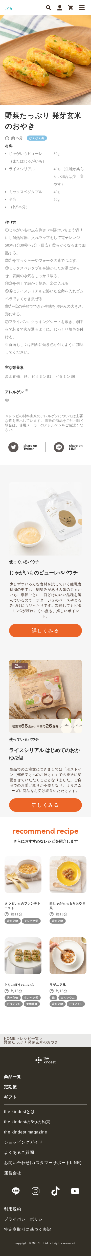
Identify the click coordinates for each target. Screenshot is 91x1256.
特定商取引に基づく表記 (27, 1229)
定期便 (10, 1087)
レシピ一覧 (29, 1038)
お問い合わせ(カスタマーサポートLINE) (43, 1162)
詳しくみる (45, 630)
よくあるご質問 (19, 1152)
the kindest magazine (25, 1132)
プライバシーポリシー (25, 1219)
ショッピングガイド (23, 1142)
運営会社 (12, 1173)
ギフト (10, 1097)
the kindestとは (19, 1112)
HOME (10, 1038)
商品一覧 (12, 1076)
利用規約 (12, 1209)
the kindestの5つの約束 (27, 1122)
